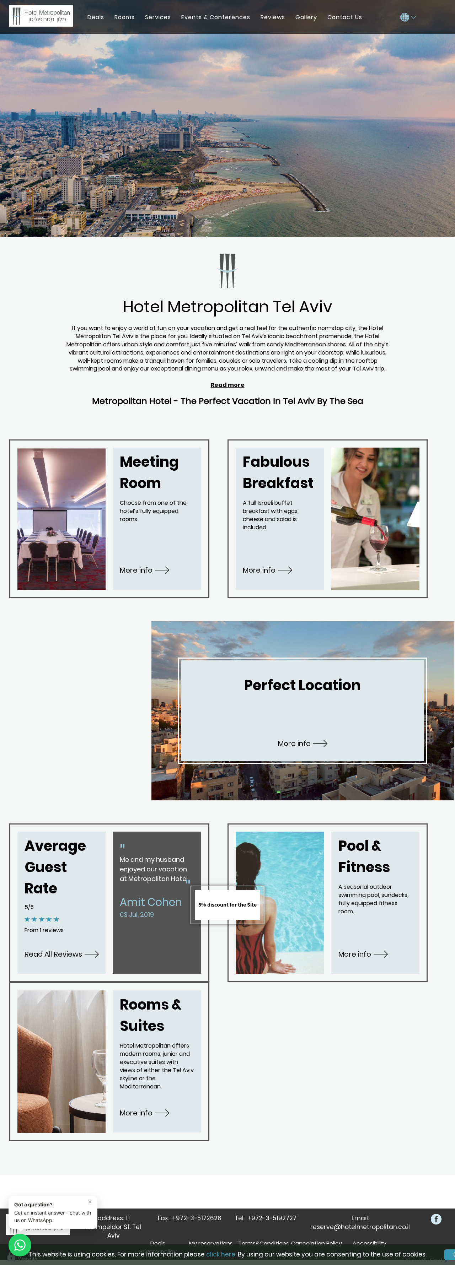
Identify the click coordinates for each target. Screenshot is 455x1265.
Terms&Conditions (263, 1243)
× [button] (90, 1201)
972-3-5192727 (273, 1218)
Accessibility (369, 1243)
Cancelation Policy (316, 1243)
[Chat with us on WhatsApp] (20, 1245)
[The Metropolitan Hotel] (41, 16)
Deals (157, 1243)
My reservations (211, 1243)
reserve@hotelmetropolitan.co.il (360, 1227)
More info (136, 570)
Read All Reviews (53, 954)
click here (220, 1254)
